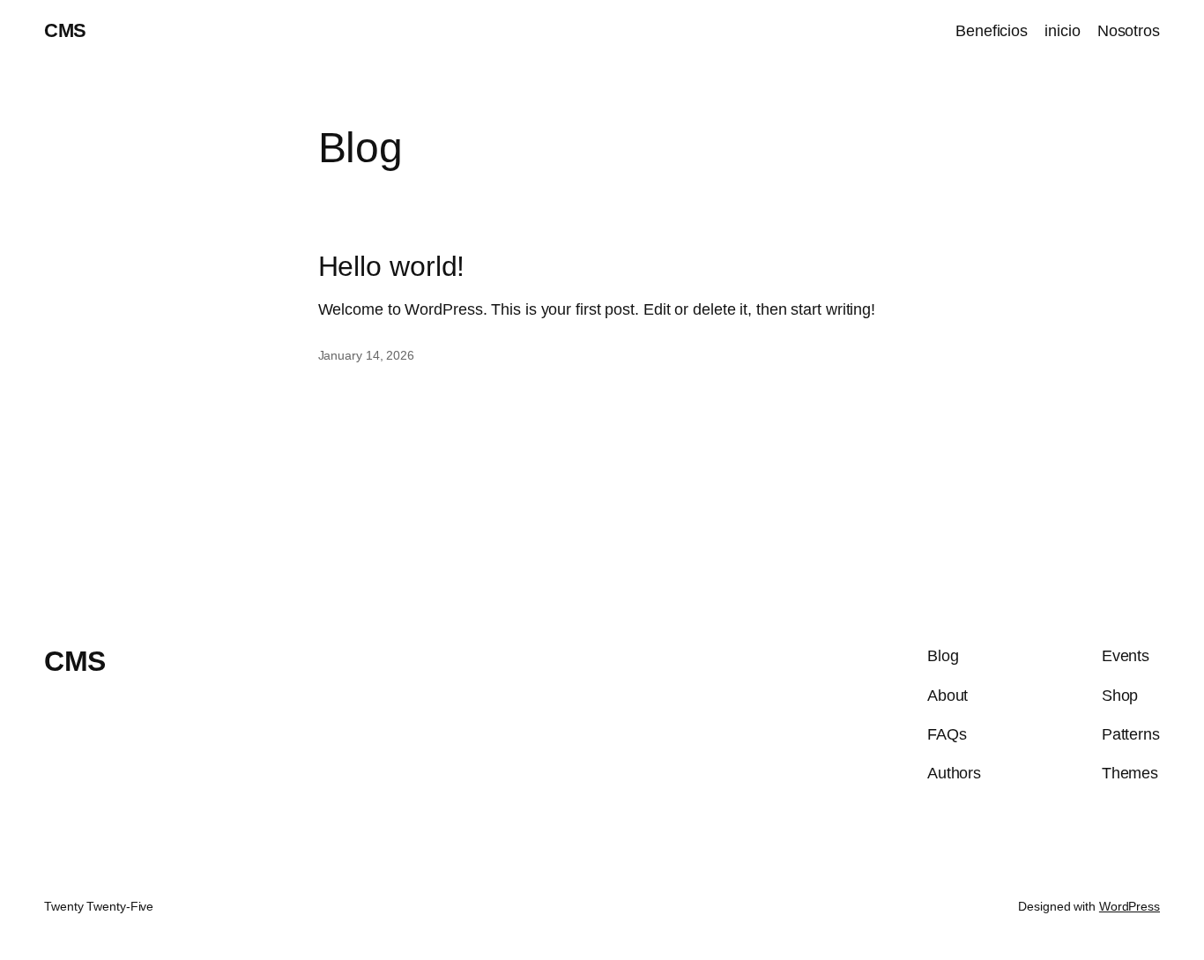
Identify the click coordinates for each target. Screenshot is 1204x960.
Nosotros (1128, 31)
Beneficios (991, 31)
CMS (65, 30)
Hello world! (391, 266)
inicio (1062, 31)
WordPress (1129, 906)
